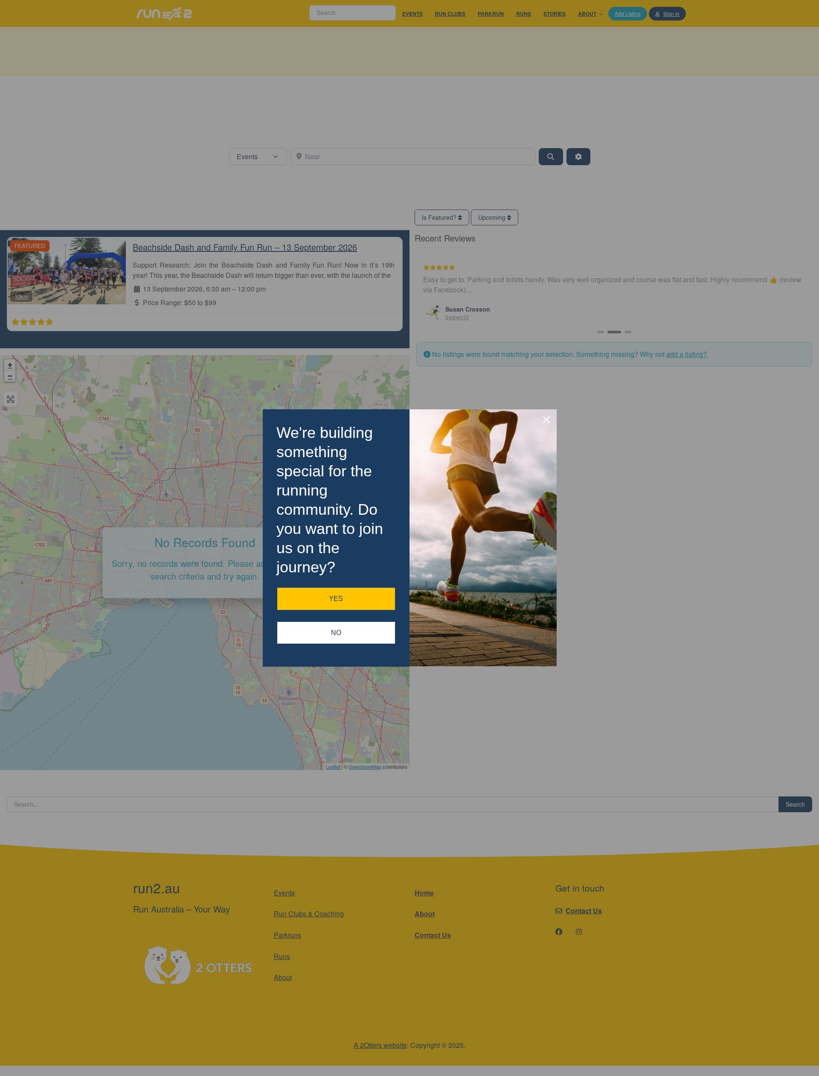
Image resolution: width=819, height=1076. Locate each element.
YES (336, 598)
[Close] (546, 419)
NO (336, 632)
